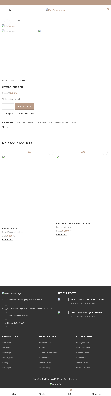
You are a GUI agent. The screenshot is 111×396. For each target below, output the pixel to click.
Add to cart (24, 106)
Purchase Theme (84, 367)
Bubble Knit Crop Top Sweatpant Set (73, 223)
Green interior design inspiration (86, 312)
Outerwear (41, 122)
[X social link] (52, 3)
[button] (7, 239)
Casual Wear (19, 122)
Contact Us (44, 357)
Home (5, 80)
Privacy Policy (45, 342)
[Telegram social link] (63, 3)
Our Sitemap (45, 367)
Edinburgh (6, 352)
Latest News (45, 362)
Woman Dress (82, 352)
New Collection (83, 347)
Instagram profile (84, 342)
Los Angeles (7, 357)
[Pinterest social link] (55, 3)
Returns (43, 347)
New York (6, 342)
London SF (7, 347)
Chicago (6, 362)
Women (23, 80)
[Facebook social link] (48, 3)
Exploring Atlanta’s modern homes (87, 299)
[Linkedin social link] (59, 3)
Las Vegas (6, 367)
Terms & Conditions (48, 352)
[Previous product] (101, 80)
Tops (49, 122)
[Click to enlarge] (7, 23)
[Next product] (107, 80)
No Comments (90, 303)
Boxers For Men (9, 228)
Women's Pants (69, 122)
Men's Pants (19, 232)
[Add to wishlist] (50, 152)
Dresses (13, 80)
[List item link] (27, 317)
